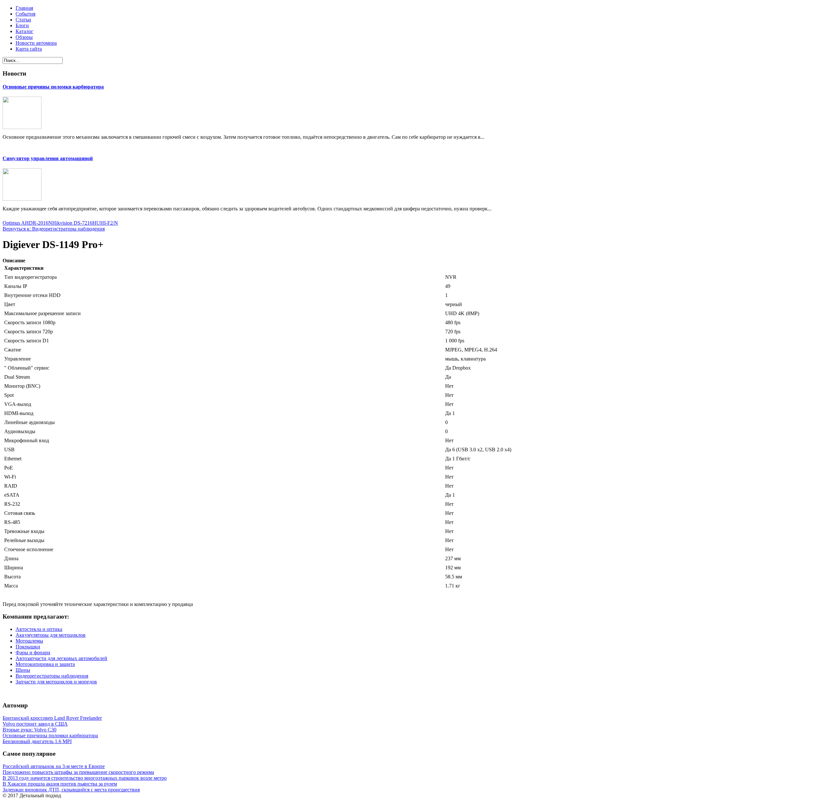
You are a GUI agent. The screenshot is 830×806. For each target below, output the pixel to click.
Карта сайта (29, 49)
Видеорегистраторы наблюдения (52, 676)
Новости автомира (36, 43)
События (25, 14)
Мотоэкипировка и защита (45, 664)
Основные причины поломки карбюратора (53, 86)
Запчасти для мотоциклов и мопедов (56, 681)
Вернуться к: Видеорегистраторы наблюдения (54, 228)
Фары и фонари (33, 652)
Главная (24, 8)
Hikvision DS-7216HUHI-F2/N (85, 223)
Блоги (22, 25)
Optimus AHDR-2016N (27, 223)
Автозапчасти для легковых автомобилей (61, 658)
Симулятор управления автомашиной (48, 158)
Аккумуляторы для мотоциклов (51, 635)
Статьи (23, 19)
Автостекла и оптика (39, 629)
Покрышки (28, 646)
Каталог (24, 31)
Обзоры (24, 37)
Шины (23, 670)
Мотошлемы (29, 641)
